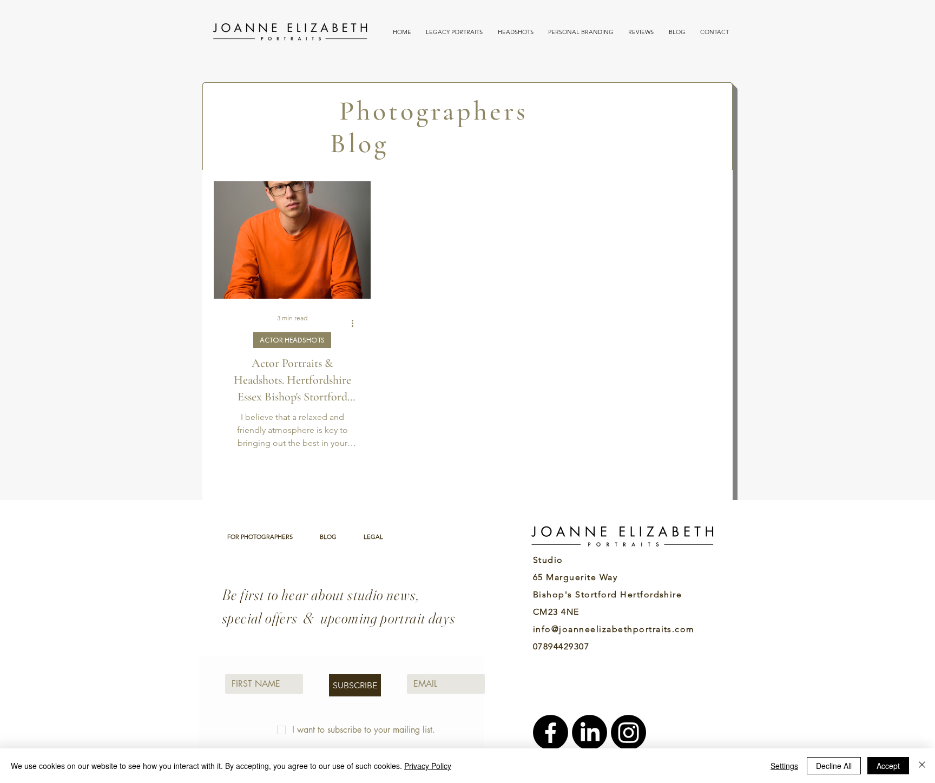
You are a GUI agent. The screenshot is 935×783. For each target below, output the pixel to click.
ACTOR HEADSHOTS (292, 340)
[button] (454, 32)
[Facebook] (550, 732)
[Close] (922, 765)
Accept (888, 765)
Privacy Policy (427, 765)
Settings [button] (784, 765)
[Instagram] (628, 732)
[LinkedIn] (589, 732)
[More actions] (356, 323)
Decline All (834, 765)
